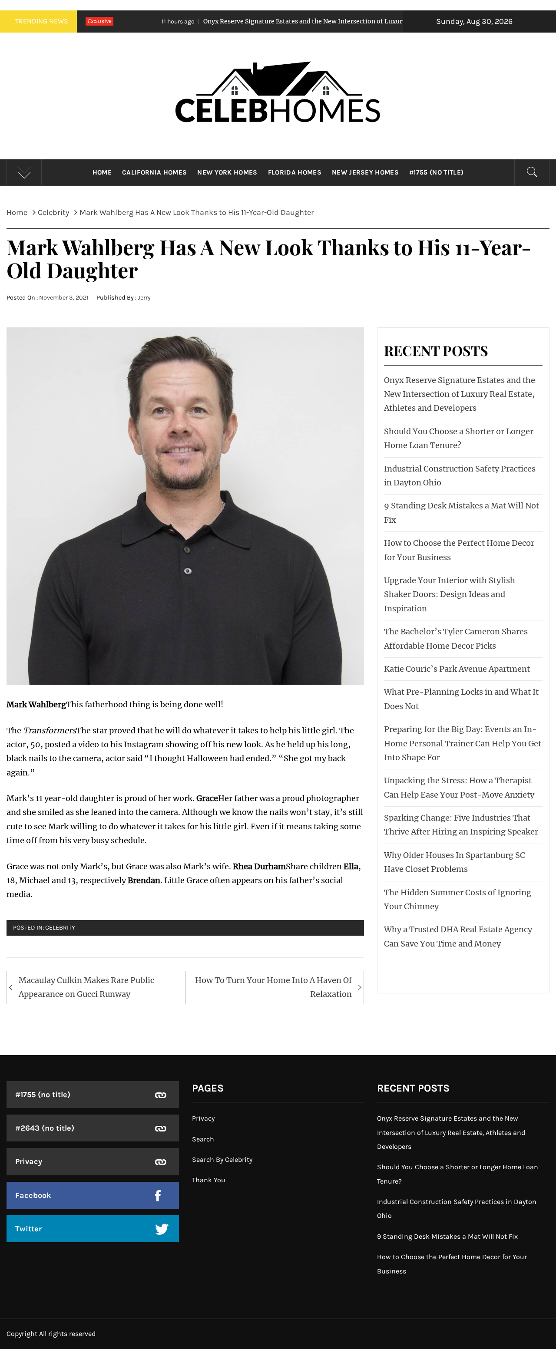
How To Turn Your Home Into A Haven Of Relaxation (273, 987)
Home (102, 172)
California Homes (154, 172)
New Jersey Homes (365, 172)
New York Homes (227, 172)
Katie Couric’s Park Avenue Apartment (457, 669)
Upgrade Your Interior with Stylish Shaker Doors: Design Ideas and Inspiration (449, 594)
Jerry (144, 297)
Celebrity (60, 927)
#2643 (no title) (44, 1128)
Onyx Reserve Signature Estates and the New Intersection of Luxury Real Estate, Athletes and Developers (304, 21)
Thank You (208, 1180)
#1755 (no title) (436, 172)
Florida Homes (294, 172)
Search (203, 1139)
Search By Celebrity (222, 1159)
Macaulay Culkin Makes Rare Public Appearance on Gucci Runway (86, 987)
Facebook (33, 1195)
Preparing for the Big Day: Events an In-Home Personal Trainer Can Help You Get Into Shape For (462, 743)
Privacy (28, 1161)
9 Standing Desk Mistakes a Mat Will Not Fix (447, 1236)
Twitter (28, 1229)
